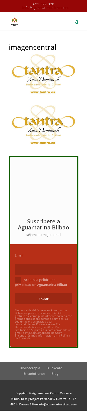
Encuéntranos (34, 373)
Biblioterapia (30, 368)
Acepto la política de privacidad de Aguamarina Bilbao (41, 282)
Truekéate (54, 368)
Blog (55, 373)
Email (19, 255)
